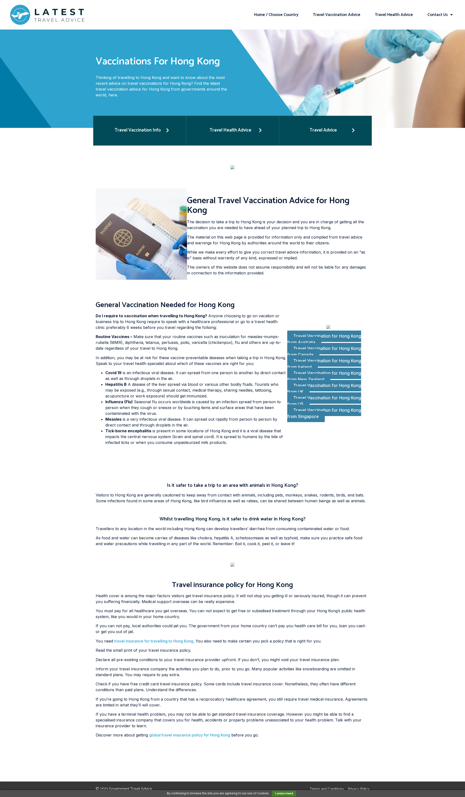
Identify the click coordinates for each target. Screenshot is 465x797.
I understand (284, 793)
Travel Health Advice (394, 14)
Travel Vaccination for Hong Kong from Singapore (324, 413)
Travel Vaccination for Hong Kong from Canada (324, 351)
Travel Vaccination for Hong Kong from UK (324, 388)
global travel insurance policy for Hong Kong (189, 735)
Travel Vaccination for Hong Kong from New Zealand (324, 376)
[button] (140, 130)
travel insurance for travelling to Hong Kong (153, 641)
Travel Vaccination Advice (336, 14)
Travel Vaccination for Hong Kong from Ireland (324, 364)
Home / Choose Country (276, 14)
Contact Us (437, 14)
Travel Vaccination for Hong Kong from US (324, 401)
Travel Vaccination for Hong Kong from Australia (324, 339)
